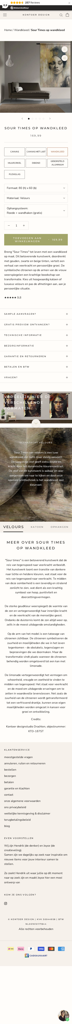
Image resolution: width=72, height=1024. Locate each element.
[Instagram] (5, 903)
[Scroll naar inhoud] (36, 423)
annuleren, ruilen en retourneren (24, 763)
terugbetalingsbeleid (17, 820)
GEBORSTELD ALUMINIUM (57, 163)
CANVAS (14, 151)
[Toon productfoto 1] (29, 118)
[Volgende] (50, 118)
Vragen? (11, 377)
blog (7, 826)
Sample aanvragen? (20, 314)
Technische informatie (23, 335)
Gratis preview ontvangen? (27, 324)
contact (8, 795)
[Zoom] (65, 49)
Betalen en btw (17, 366)
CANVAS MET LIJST (36, 151)
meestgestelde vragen (18, 757)
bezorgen (10, 776)
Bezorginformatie (19, 345)
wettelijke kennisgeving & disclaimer (27, 813)
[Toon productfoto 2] (32, 118)
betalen (9, 782)
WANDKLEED (57, 151)
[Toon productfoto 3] (36, 118)
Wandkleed (21, 30)
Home (8, 30)
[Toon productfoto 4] (40, 118)
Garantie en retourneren (25, 356)
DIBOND (36, 163)
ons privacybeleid (15, 807)
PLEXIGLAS (14, 174)
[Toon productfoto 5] (43, 118)
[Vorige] (22, 118)
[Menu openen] (5, 14)
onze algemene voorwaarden (22, 801)
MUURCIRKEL (14, 163)
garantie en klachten (17, 788)
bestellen (10, 770)
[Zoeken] (61, 14)
